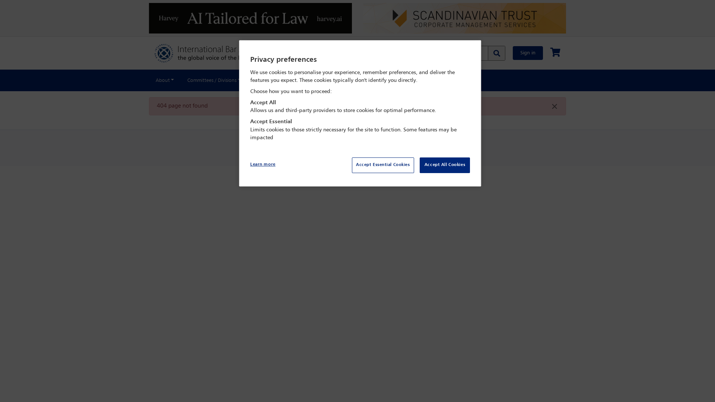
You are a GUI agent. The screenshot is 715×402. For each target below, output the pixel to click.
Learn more (263, 164)
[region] (360, 113)
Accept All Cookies (445, 165)
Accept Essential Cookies (383, 165)
